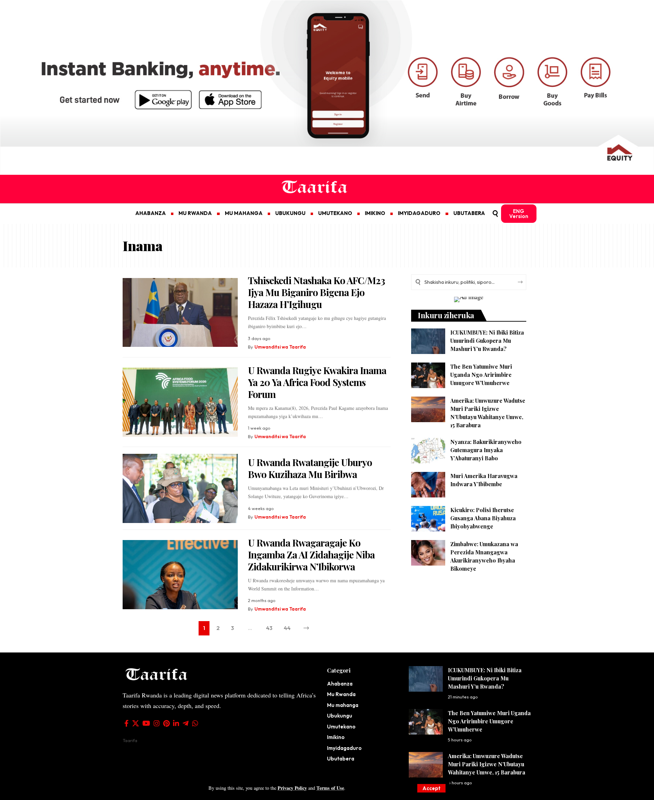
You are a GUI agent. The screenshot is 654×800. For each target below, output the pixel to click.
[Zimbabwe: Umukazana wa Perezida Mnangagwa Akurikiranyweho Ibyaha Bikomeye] (428, 553)
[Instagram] (156, 723)
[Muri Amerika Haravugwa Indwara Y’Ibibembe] (428, 484)
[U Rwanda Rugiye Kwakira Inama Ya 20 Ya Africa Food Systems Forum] (180, 402)
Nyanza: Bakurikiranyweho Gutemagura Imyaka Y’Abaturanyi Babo (485, 450)
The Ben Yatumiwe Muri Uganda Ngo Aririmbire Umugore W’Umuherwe (481, 374)
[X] (135, 723)
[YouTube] (146, 723)
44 (287, 628)
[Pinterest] (166, 723)
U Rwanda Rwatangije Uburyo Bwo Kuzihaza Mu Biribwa (310, 468)
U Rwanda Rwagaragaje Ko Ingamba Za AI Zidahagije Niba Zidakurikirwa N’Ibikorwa (311, 554)
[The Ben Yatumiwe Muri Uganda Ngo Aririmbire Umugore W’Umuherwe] (428, 375)
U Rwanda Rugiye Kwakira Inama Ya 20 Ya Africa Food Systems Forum (317, 382)
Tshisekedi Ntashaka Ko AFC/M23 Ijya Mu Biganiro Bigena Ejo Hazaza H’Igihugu (316, 292)
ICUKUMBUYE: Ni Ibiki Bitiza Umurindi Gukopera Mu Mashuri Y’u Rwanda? (487, 340)
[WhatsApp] (195, 723)
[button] (431, 788)
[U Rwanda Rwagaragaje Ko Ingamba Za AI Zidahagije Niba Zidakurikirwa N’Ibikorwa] (180, 574)
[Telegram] (185, 723)
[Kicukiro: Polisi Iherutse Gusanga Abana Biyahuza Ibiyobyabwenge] (428, 519)
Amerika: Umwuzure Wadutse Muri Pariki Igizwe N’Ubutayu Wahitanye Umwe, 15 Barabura (486, 764)
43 (269, 628)
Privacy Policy (292, 787)
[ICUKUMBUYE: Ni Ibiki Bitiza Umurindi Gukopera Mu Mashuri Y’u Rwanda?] (428, 341)
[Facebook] (126, 723)
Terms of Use (330, 787)
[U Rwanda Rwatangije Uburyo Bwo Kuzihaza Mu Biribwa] (180, 488)
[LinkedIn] (176, 723)
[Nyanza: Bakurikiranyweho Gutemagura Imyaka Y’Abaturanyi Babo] (428, 450)
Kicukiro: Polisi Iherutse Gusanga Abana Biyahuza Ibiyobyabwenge (483, 518)
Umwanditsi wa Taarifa (280, 347)
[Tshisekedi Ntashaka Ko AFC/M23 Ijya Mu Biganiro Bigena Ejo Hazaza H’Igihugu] (180, 312)
